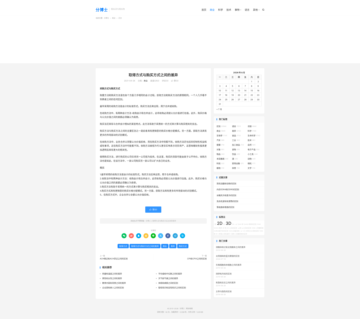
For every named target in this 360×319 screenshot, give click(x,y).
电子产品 (253, 149)
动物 (252, 159)
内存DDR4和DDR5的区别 (228, 189)
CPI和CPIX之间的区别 (197, 258)
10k (233, 224)
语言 (247, 9)
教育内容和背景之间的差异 (114, 283)
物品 (220, 154)
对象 (220, 149)
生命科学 (254, 135)
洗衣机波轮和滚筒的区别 (227, 201)
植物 (220, 168)
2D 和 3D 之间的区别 (229, 228)
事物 (237, 9)
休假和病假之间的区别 (168, 283)
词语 (252, 126)
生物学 (222, 135)
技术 (228, 9)
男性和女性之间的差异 (112, 278)
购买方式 (183, 246)
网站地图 (189, 308)
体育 (236, 168)
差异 (173, 246)
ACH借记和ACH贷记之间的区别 (114, 258)
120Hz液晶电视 (234, 231)
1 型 (215, 224)
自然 (252, 145)
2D (219, 223)
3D (228, 223)
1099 (253, 228)
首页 (204, 9)
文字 (251, 168)
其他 (255, 9)
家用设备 (238, 163)
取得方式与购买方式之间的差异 (153, 75)
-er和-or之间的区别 (244, 228)
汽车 (220, 140)
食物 (236, 149)
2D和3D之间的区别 (252, 231)
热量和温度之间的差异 (112, 273)
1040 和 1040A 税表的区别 (247, 224)
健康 (220, 145)
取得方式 (123, 246)
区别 (221, 126)
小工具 (253, 154)
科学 (220, 9)
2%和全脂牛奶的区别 (221, 231)
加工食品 (238, 145)
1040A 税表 (218, 228)
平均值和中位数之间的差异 (170, 273)
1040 (259, 224)
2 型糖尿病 (259, 228)
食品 (236, 135)
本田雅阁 (222, 159)
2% (224, 224)
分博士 (102, 10)
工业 (236, 140)
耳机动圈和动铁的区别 (226, 183)
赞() (174, 80)
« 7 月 (219, 109)
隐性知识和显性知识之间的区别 (172, 287)
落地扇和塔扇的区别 (225, 207)
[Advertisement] (180, 40)
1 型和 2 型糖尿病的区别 (238, 234)
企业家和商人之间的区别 (113, 287)
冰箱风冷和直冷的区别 (226, 195)
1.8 (244, 231)
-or (241, 231)
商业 (212, 9)
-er (236, 224)
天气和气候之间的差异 (168, 278)
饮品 (236, 154)
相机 (251, 163)
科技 (220, 163)
